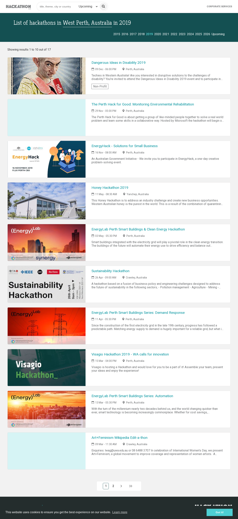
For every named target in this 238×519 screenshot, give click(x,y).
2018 (141, 34)
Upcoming (218, 34)
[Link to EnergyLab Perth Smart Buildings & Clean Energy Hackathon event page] (47, 242)
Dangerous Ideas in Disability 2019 (118, 62)
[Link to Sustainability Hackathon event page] (47, 284)
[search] (103, 6)
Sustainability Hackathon (110, 271)
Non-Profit (100, 86)
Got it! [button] (220, 512)
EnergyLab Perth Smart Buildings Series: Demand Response (138, 312)
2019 (149, 34)
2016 (125, 34)
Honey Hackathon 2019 (109, 187)
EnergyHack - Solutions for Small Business (124, 146)
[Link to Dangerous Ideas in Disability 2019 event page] (47, 75)
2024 (190, 34)
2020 (157, 34)
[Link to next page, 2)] (121, 486)
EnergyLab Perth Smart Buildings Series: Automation (132, 396)
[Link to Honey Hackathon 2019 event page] (47, 200)
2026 (206, 34)
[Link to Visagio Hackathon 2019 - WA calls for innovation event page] (47, 367)
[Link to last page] (130, 486)
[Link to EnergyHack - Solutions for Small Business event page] (47, 159)
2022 (174, 34)
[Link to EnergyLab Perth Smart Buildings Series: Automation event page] (47, 409)
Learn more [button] (119, 512)
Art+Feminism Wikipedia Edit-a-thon (119, 437)
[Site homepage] (18, 6)
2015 (116, 34)
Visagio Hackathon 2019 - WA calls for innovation (130, 354)
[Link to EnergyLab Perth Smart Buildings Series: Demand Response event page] (47, 325)
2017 (133, 34)
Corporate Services (219, 6)
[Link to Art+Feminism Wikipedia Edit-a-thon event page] (47, 451)
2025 (198, 34)
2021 (166, 34)
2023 (182, 34)
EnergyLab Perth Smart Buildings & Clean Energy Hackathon (138, 229)
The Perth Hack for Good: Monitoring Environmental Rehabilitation (142, 104)
